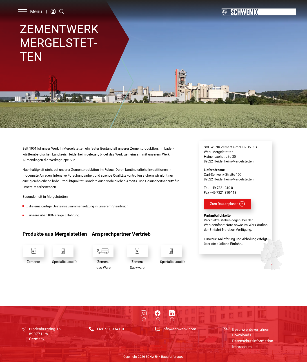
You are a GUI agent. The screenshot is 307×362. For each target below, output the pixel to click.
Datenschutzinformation (252, 341)
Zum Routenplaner (224, 204)
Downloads (241, 335)
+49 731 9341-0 (110, 329)
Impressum (242, 347)
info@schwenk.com (179, 329)
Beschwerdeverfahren (250, 329)
